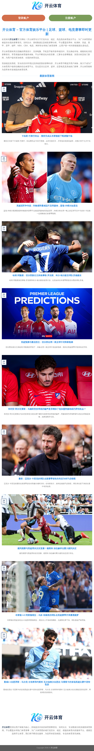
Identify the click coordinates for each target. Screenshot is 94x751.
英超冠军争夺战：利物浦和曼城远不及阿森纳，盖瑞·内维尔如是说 (47, 206)
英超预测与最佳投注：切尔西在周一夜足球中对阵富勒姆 (47, 342)
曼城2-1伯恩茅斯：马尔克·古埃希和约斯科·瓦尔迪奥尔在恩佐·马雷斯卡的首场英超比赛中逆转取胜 (47, 683)
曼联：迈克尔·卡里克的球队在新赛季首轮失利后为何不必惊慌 (47, 479)
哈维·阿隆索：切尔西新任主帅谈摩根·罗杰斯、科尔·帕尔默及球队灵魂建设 (47, 275)
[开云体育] (47, 5)
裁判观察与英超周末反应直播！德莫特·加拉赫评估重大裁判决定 (47, 548)
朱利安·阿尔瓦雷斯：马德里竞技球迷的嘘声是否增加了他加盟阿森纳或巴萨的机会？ (47, 409)
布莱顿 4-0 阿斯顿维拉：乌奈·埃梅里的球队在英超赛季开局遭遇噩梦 (47, 615)
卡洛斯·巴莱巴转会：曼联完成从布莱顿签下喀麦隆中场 (47, 136)
